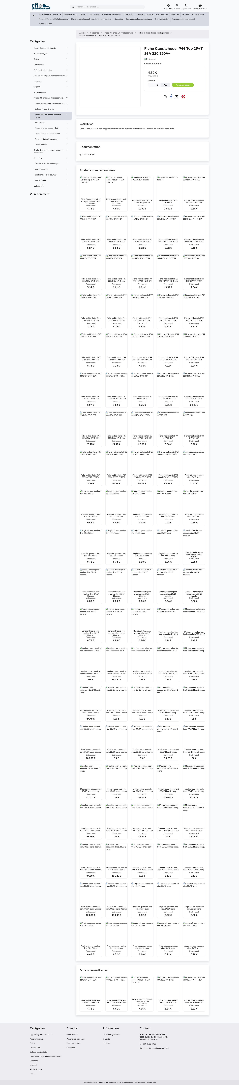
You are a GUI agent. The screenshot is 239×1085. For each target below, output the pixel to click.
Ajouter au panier (183, 85)
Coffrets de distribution (111, 14)
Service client (71, 1034)
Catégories (94, 33)
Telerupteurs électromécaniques (139, 19)
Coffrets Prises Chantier (44, 109)
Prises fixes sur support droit (46, 128)
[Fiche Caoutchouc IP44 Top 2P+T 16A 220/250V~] (34, 199)
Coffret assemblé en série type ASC (49, 103)
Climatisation (94, 14)
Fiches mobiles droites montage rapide (48, 115)
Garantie (106, 1039)
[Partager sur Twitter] (177, 96)
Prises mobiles (41, 145)
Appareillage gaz (70, 14)
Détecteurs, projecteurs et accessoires (152, 14)
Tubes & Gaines (45, 24)
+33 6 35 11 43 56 (149, 1044)
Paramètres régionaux (75, 1039)
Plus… (32, 1074)
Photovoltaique (198, 14)
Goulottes (175, 14)
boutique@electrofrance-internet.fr (156, 1048)
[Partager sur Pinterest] (183, 96)
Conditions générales (111, 1034)
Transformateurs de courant (183, 19)
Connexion (70, 1048)
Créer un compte (73, 1043)
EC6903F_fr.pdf (88, 155)
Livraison (106, 1043)
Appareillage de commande (50, 14)
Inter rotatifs (39, 122)
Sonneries (119, 19)
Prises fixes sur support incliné (47, 134)
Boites (83, 14)
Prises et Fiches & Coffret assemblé (53, 19)
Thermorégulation (162, 19)
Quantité (151, 80)
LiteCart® (152, 1082)
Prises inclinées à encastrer (46, 139)
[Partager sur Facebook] (171, 96)
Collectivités (128, 14)
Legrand (185, 14)
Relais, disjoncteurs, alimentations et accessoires (91, 19)
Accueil (82, 33)
